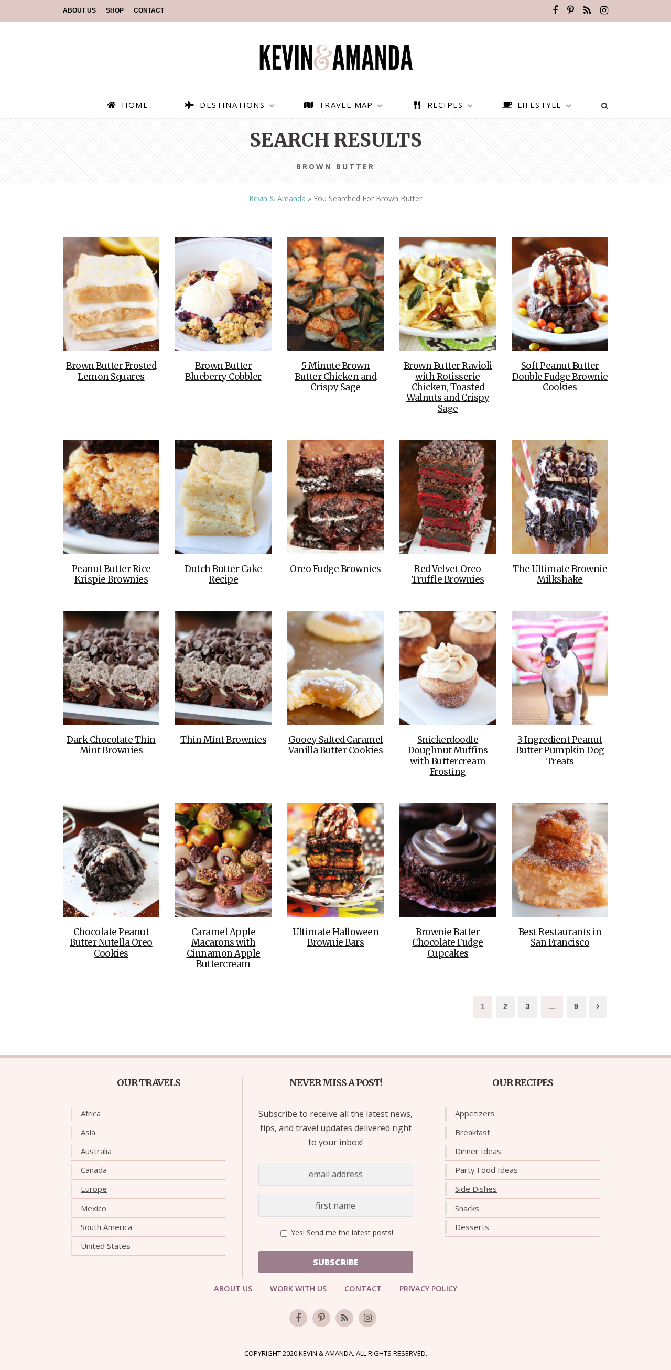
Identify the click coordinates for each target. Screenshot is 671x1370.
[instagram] (604, 10)
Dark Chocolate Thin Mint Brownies (111, 745)
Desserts (472, 1227)
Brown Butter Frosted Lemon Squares (111, 371)
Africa (91, 1113)
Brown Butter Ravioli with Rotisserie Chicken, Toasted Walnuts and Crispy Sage (448, 387)
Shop (115, 10)
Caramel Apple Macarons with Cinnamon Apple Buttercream (224, 948)
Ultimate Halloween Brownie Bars (335, 937)
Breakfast (472, 1132)
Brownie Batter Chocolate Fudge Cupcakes (447, 942)
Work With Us (298, 1289)
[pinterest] (570, 10)
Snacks (467, 1208)
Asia (88, 1132)
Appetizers (475, 1113)
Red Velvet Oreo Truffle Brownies (448, 574)
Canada (94, 1170)
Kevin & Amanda (277, 198)
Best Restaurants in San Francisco (560, 937)
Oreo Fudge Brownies (335, 569)
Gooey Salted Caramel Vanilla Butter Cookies (335, 745)
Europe (94, 1188)
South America (106, 1227)
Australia (96, 1151)
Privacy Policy (428, 1289)
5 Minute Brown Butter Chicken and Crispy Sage (335, 376)
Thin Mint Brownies (223, 740)
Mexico (93, 1208)
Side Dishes (476, 1188)
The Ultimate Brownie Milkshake (560, 574)
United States (106, 1246)
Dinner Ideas (478, 1151)
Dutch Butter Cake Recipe (223, 574)
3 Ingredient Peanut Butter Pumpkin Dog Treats (560, 750)
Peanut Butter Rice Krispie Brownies (111, 574)
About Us (79, 10)
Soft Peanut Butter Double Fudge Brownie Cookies (560, 376)
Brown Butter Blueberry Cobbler (223, 371)
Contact (149, 10)
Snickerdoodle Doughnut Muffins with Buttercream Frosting (448, 755)
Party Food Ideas (486, 1170)
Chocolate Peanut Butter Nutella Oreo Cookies (111, 942)
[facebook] (555, 10)
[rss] (587, 10)
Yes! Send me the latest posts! (341, 1232)
